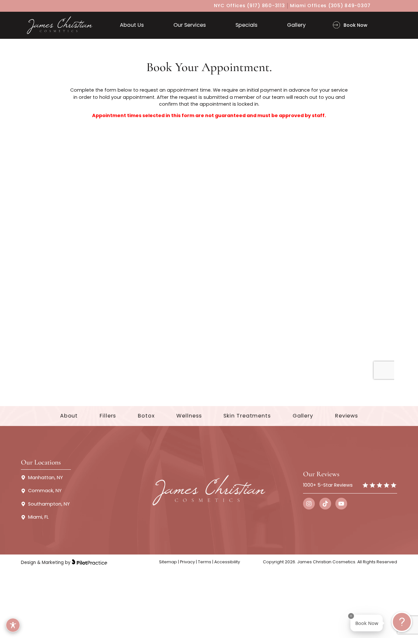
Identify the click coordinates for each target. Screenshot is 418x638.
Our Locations (41, 462)
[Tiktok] (325, 503)
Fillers (108, 416)
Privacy (187, 562)
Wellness (188, 416)
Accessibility (227, 562)
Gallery (303, 416)
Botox (146, 416)
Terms (204, 562)
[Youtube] (341, 503)
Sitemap (168, 562)
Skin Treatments (247, 416)
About (69, 416)
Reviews (346, 416)
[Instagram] (309, 503)
